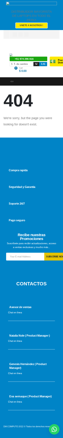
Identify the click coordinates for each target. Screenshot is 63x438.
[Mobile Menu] (12, 47)
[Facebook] (15, 34)
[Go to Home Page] (4, 81)
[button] (54, 429)
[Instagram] (20, 34)
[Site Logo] (18, 55)
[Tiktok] (26, 34)
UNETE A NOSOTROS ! (31, 25)
